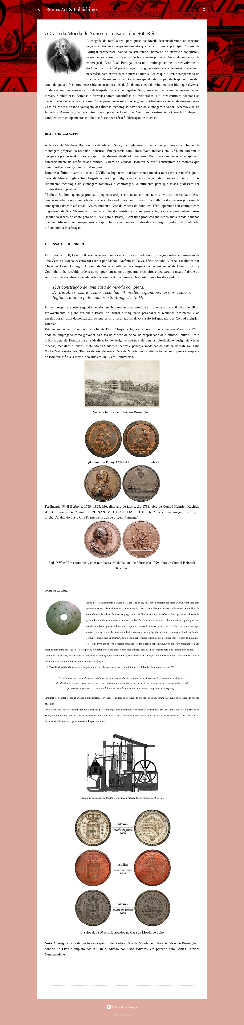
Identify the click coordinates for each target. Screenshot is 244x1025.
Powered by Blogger (124, 1007)
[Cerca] (204, 10)
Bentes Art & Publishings (72, 9)
